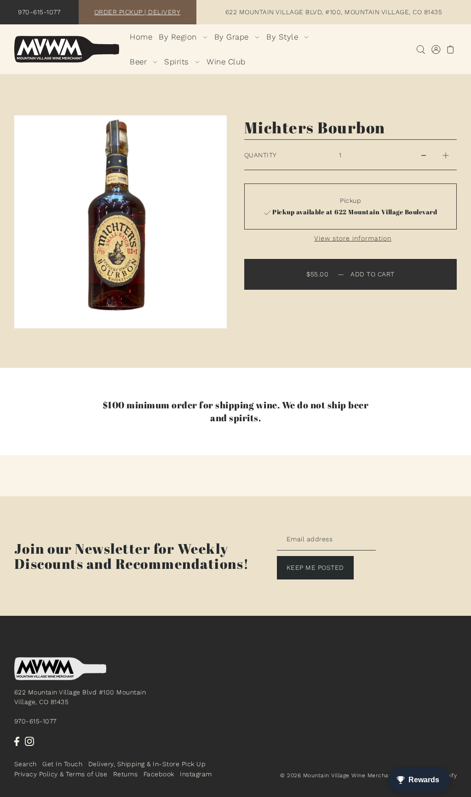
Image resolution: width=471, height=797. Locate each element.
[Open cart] (450, 49)
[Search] (420, 49)
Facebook (159, 774)
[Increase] (446, 155)
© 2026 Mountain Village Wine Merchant (337, 775)
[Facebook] (16, 741)
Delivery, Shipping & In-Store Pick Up (147, 764)
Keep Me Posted (315, 567)
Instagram (196, 774)
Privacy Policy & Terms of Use (61, 774)
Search (25, 764)
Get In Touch (62, 764)
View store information (352, 238)
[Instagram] (29, 741)
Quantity (260, 155)
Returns (125, 774)
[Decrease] (424, 155)
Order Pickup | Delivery (137, 12)
